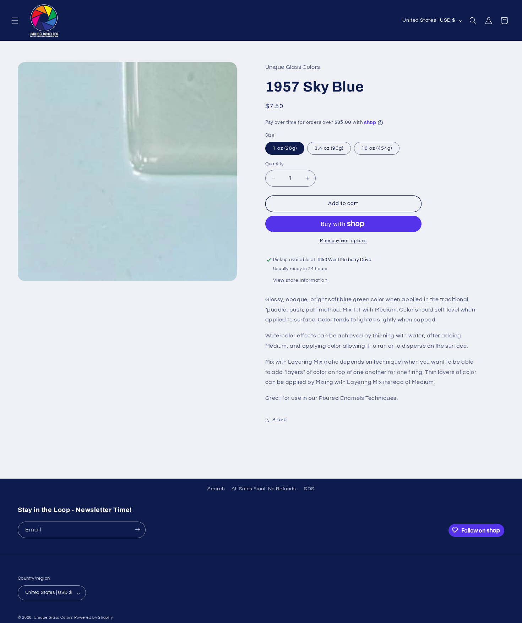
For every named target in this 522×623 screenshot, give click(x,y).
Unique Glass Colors (53, 618)
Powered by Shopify (93, 618)
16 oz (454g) (376, 148)
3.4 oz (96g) (329, 148)
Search (216, 488)
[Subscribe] (137, 529)
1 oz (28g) (285, 148)
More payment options (343, 240)
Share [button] (279, 419)
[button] (15, 20)
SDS (309, 488)
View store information (300, 280)
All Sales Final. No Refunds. (264, 488)
